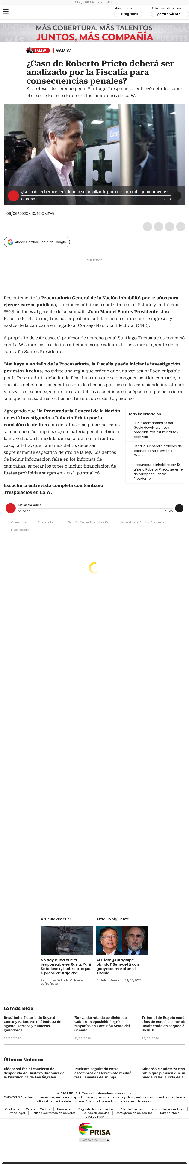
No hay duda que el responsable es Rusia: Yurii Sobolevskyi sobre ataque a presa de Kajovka (66, 966)
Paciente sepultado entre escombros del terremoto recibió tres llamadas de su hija (102, 1073)
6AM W (63, 50)
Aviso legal (17, 1113)
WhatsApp (180, 226)
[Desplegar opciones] (177, 195)
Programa (130, 13)
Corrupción (19, 522)
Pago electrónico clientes (96, 1109)
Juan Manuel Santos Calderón (142, 522)
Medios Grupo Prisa (94, 1140)
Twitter (158, 226)
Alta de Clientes (132, 1109)
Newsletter (64, 1109)
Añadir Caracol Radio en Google (40, 242)
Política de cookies (96, 1113)
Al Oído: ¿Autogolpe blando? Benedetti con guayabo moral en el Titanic (117, 966)
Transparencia (169, 1113)
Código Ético (95, 1116)
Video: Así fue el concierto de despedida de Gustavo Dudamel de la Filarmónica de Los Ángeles (34, 1073)
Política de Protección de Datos (54, 1113)
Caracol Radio (21, 12)
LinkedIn (169, 226)
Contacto (12, 1109)
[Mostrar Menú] (5, 11)
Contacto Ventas (38, 1109)
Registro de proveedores (167, 1109)
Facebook (147, 226)
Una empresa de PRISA (94, 1128)
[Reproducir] (13, 195)
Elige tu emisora (167, 14)
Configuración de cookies (133, 1113)
